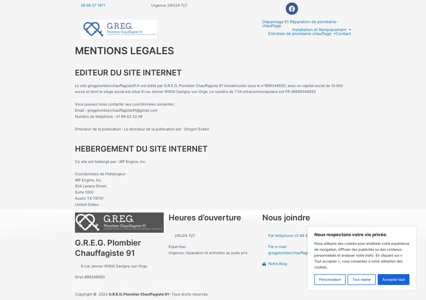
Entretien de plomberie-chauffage (299, 33)
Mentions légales (90, 288)
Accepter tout (393, 279)
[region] (362, 258)
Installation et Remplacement (319, 30)
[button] (321, 30)
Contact (343, 33)
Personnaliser (330, 279)
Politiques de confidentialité (176, 288)
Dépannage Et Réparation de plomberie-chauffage (300, 24)
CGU (127, 288)
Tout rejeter (362, 279)
